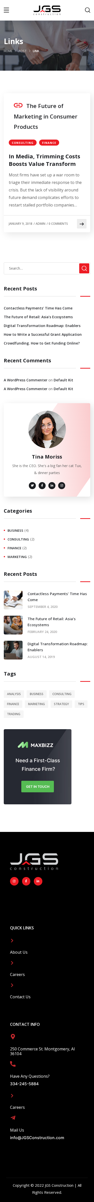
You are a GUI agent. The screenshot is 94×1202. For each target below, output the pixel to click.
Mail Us (17, 1130)
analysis (14, 694)
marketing (17, 557)
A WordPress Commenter (25, 380)
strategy (61, 704)
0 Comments (58, 224)
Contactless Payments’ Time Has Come (38, 308)
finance (49, 143)
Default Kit (63, 380)
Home (8, 51)
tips (81, 704)
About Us (19, 952)
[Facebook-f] (26, 881)
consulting (23, 143)
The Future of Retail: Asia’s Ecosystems (38, 316)
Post (23, 51)
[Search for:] (47, 268)
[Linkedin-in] (38, 881)
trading (13, 714)
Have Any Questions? (30, 1076)
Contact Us (20, 997)
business (15, 530)
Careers (17, 974)
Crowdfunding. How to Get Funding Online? (42, 343)
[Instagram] (14, 881)
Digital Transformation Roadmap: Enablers (42, 325)
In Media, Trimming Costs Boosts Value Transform (44, 159)
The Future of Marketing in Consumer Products (45, 116)
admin (40, 224)
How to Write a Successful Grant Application (43, 334)
